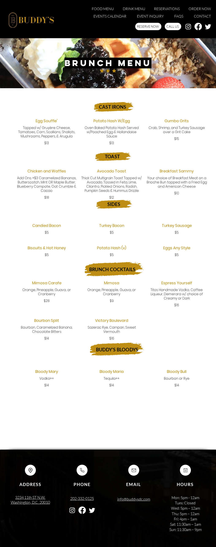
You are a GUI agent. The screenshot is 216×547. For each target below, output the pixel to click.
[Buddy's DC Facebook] (198, 26)
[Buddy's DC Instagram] (188, 26)
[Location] (30, 470)
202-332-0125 (82, 498)
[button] (102, 9)
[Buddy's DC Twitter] (208, 26)
